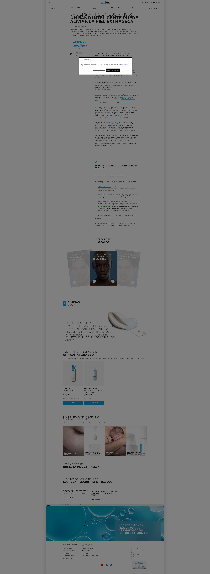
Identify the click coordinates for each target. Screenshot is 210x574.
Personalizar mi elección (99, 70)
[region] (105, 66)
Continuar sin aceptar (87, 59)
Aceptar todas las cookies (112, 70)
